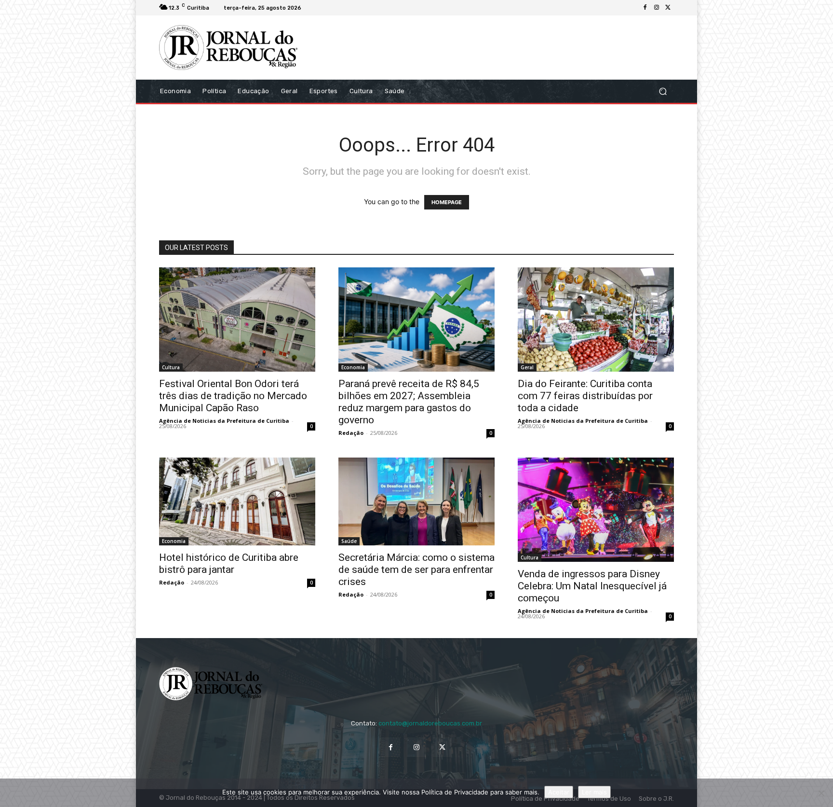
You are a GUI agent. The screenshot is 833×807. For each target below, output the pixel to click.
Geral (527, 367)
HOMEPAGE (446, 202)
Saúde (349, 541)
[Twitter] (668, 8)
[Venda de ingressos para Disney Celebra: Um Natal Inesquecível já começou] (596, 510)
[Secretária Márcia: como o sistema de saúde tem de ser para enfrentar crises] (416, 501)
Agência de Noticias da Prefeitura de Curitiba (224, 420)
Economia (353, 367)
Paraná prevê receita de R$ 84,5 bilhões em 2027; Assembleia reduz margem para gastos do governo (408, 402)
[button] (662, 91)
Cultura (171, 367)
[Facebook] (645, 8)
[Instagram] (656, 8)
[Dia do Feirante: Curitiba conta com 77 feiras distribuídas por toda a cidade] (596, 319)
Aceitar (558, 792)
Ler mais (594, 792)
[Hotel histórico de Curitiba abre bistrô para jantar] (237, 501)
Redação (350, 432)
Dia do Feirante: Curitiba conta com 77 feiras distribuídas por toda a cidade (585, 396)
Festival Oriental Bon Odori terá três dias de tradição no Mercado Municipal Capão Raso (233, 396)
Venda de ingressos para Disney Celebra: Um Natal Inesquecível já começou (592, 586)
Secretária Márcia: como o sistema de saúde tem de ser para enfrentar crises (416, 569)
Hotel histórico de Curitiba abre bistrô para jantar (228, 563)
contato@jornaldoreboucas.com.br (430, 723)
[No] (821, 793)
